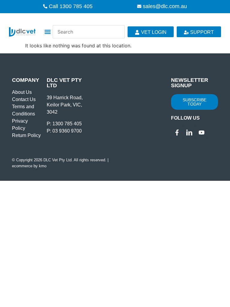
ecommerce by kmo (29, 166)
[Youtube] (202, 133)
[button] (48, 32)
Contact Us (24, 99)
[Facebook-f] (177, 133)
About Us (22, 92)
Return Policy (26, 135)
